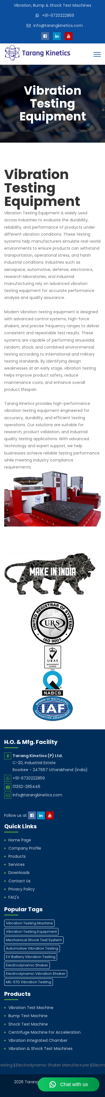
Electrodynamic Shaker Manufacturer (44, 1065)
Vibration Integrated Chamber (37, 1040)
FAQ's (13, 897)
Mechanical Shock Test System (34, 940)
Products (17, 856)
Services (16, 864)
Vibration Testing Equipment (31, 931)
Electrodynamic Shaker (27, 965)
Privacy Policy (21, 889)
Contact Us (19, 881)
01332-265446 (26, 786)
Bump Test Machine (28, 1016)
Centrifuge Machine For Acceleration (44, 1032)
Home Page (19, 840)
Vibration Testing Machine (29, 923)
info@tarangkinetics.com (58, 25)
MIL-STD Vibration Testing (28, 982)
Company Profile (24, 848)
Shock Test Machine (28, 1024)
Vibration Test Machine (30, 1007)
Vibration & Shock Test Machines (40, 1048)
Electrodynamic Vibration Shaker (36, 973)
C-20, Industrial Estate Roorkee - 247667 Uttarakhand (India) (50, 763)
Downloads (19, 872)
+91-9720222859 (58, 15)
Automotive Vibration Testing (32, 948)
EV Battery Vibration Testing (30, 956)
